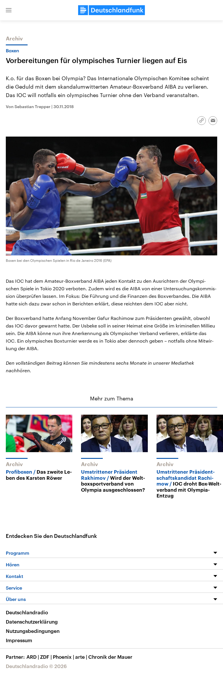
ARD (32, 657)
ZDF (46, 657)
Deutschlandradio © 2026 (36, 666)
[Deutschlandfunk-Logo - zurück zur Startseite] (111, 10)
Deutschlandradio (27, 612)
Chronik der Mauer (110, 657)
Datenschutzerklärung (32, 621)
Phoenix (63, 657)
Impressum (19, 640)
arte (81, 657)
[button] (9, 10)
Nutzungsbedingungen (33, 631)
